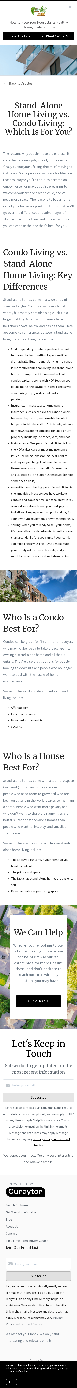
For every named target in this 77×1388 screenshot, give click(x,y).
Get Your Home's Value (21, 1212)
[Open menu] (71, 49)
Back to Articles (20, 83)
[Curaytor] (25, 1196)
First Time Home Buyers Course (27, 1241)
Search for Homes (18, 1205)
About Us (12, 1226)
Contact (11, 1233)
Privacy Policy (38, 1360)
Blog (9, 1219)
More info (35, 1371)
